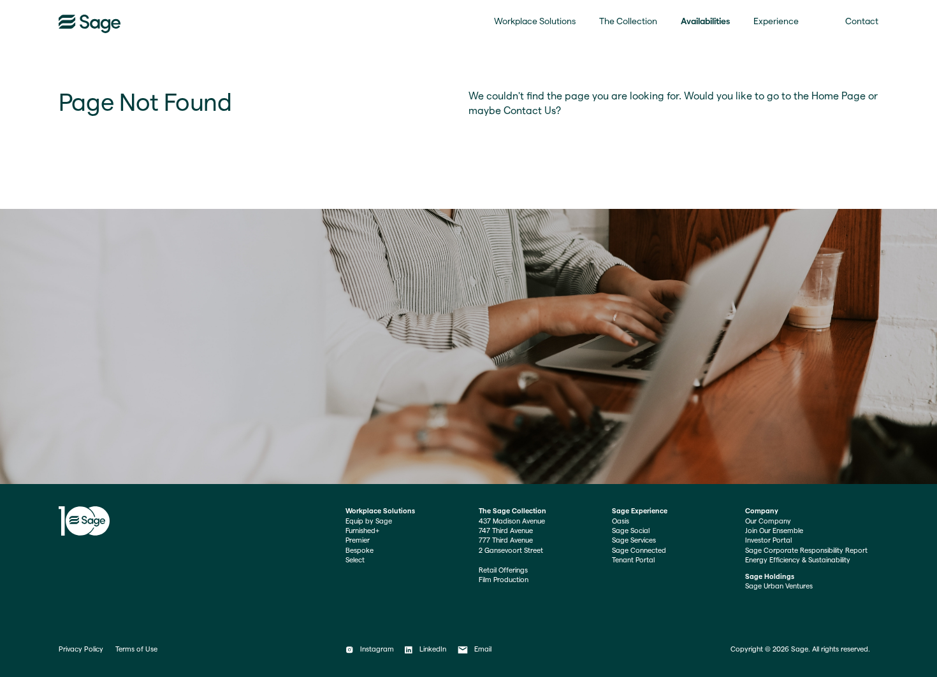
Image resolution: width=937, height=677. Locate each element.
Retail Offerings (503, 570)
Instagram (376, 649)
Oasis (620, 521)
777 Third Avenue (506, 540)
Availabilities (705, 21)
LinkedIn (432, 649)
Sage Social (631, 530)
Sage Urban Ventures (779, 586)
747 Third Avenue (506, 530)
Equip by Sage (368, 521)
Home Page (838, 95)
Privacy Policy (81, 649)
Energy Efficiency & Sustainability (797, 560)
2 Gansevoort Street (511, 550)
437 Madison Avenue (512, 521)
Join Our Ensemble (774, 530)
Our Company (768, 521)
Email (482, 649)
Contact (861, 21)
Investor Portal (768, 540)
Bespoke (359, 550)
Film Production (503, 579)
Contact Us (530, 110)
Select (355, 560)
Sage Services (634, 540)
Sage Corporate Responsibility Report (806, 550)
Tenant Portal (633, 560)
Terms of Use (136, 649)
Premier (357, 540)
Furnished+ (362, 530)
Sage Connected (639, 550)
